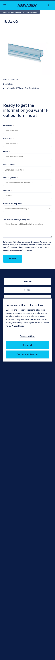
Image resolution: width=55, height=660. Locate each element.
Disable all (27, 345)
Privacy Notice (17, 326)
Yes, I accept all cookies (27, 354)
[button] (31, 12)
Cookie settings (27, 336)
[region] (27, 330)
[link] (14, 12)
